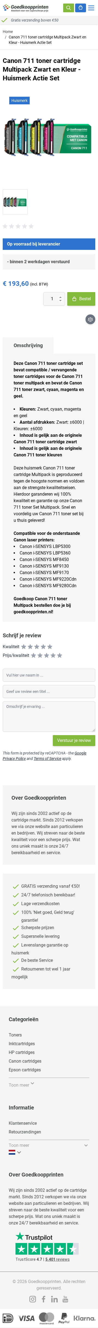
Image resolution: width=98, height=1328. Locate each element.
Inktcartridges (22, 1043)
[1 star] (23, 647)
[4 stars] (43, 647)
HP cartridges (22, 1052)
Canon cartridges (25, 1061)
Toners (15, 1035)
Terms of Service (47, 758)
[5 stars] (50, 647)
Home (8, 31)
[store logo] (26, 8)
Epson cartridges (25, 1069)
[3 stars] (36, 647)
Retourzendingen (25, 1132)
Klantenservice (23, 1123)
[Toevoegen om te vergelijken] (90, 319)
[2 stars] (30, 647)
